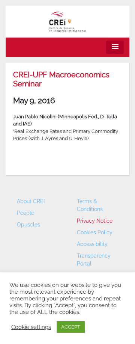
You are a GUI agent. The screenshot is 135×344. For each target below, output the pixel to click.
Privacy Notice (94, 221)
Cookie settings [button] (31, 327)
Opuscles (28, 225)
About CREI (31, 201)
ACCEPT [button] (70, 327)
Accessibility (92, 244)
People (25, 213)
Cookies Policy (94, 232)
